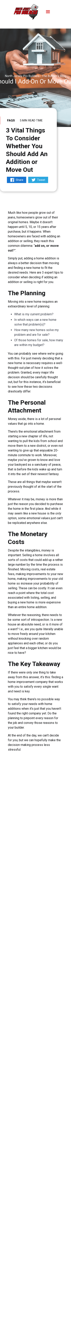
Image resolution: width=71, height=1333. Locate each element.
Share (19, 179)
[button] (48, 12)
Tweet (41, 179)
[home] (25, 12)
